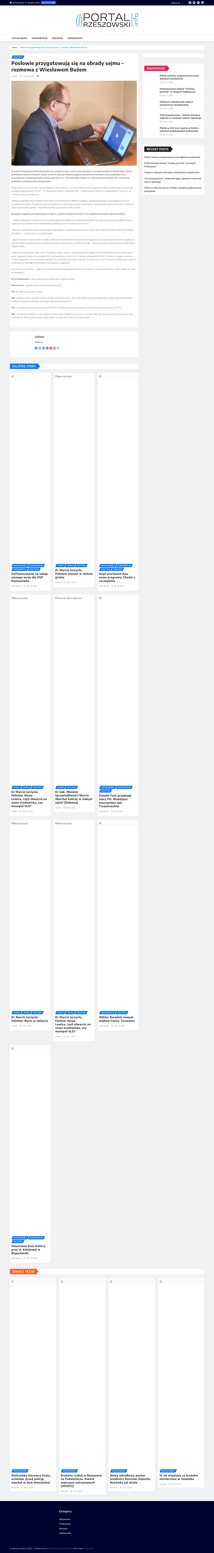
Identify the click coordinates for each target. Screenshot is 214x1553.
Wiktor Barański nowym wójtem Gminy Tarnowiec (117, 1018)
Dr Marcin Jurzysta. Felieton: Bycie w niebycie (29, 1018)
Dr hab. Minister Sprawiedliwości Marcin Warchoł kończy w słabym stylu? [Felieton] (74, 797)
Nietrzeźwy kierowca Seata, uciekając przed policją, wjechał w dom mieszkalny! (31, 1479)
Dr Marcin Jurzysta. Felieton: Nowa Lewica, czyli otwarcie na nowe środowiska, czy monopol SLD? (29, 799)
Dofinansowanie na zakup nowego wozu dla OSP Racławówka (29, 577)
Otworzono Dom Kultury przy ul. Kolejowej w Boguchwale (28, 1249)
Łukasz (14, 76)
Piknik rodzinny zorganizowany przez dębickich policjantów (172, 157)
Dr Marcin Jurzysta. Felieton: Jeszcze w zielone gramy (74, 573)
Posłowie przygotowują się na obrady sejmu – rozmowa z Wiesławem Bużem (53, 47)
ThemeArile (88, 1548)
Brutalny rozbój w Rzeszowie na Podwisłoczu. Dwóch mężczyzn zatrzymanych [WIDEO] (81, 1481)
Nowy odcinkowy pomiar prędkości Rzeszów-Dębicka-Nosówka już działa (130, 1479)
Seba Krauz (16, 586)
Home (14, 47)
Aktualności (19, 38)
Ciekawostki (74, 38)
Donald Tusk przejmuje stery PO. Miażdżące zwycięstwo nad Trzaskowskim (115, 801)
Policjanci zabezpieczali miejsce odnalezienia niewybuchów (172, 172)
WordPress (53, 1548)
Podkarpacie (40, 38)
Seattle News (66, 1548)
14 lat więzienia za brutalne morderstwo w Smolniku (179, 1477)
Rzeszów (57, 38)
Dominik (15, 1487)
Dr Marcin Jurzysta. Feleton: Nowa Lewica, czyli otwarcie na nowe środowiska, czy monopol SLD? (73, 1024)
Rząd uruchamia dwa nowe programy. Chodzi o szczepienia (117, 577)
